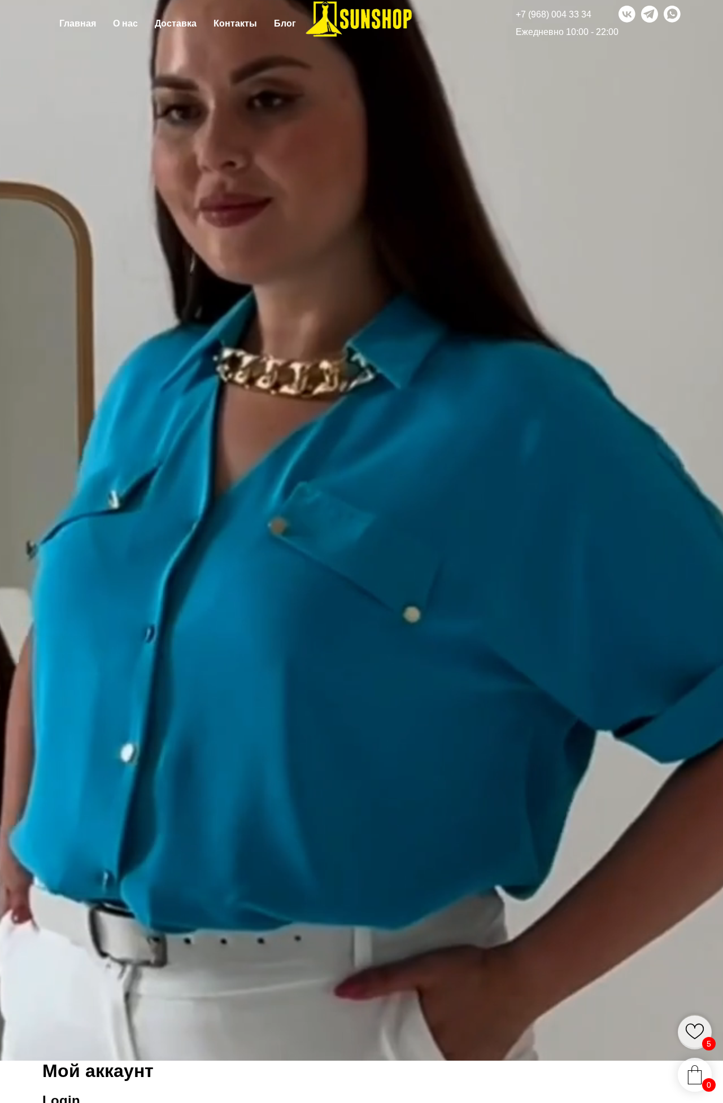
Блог (285, 23)
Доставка (176, 23)
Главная (77, 23)
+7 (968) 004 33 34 (553, 14)
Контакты (235, 23)
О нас (125, 23)
